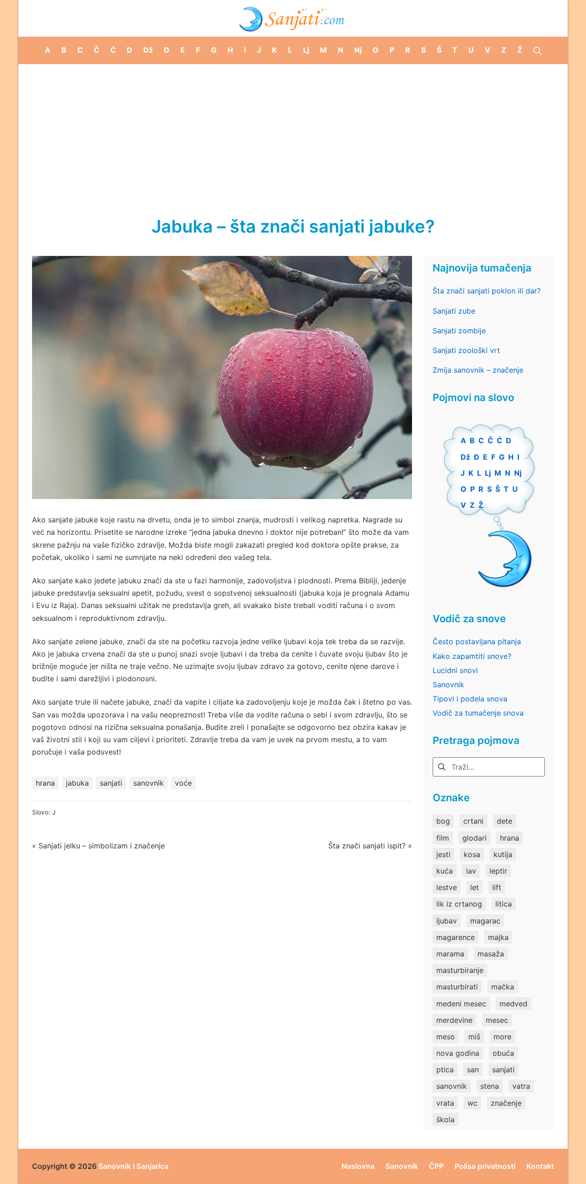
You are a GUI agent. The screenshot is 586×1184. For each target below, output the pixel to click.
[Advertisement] (293, 133)
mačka (502, 986)
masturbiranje (459, 970)
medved (513, 1003)
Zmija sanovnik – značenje (478, 370)
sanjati (111, 783)
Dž (465, 457)
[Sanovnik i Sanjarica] (293, 19)
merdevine (454, 1020)
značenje (506, 1103)
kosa (472, 854)
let (474, 887)
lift (496, 887)
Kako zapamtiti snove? (472, 656)
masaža (490, 953)
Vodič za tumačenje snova (478, 712)
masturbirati (457, 986)
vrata (445, 1103)
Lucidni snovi (455, 670)
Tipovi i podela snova (470, 698)
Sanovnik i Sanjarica (133, 1166)
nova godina (457, 1053)
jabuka (77, 783)
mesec (497, 1020)
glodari (474, 837)
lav (471, 870)
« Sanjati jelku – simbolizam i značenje (98, 845)
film (442, 837)
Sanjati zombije (459, 330)
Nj (517, 473)
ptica (445, 1069)
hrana (45, 783)
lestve (446, 887)
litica (503, 903)
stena (489, 1086)
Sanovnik (448, 684)
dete (504, 821)
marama (450, 953)
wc (472, 1103)
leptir (498, 870)
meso (445, 1036)
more (502, 1036)
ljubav (446, 920)
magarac (485, 920)
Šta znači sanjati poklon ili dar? (487, 290)
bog (443, 821)
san (473, 1069)
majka (498, 937)
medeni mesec (461, 1003)
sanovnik (148, 783)
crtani (473, 821)
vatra (521, 1086)
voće (183, 783)
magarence (455, 937)
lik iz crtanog (459, 903)
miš (474, 1036)
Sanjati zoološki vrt (466, 350)
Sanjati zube (454, 310)
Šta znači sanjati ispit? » (370, 845)
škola (445, 1119)
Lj (488, 473)
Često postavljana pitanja (477, 641)
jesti (443, 854)
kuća (444, 870)
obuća (503, 1053)
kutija (503, 854)
